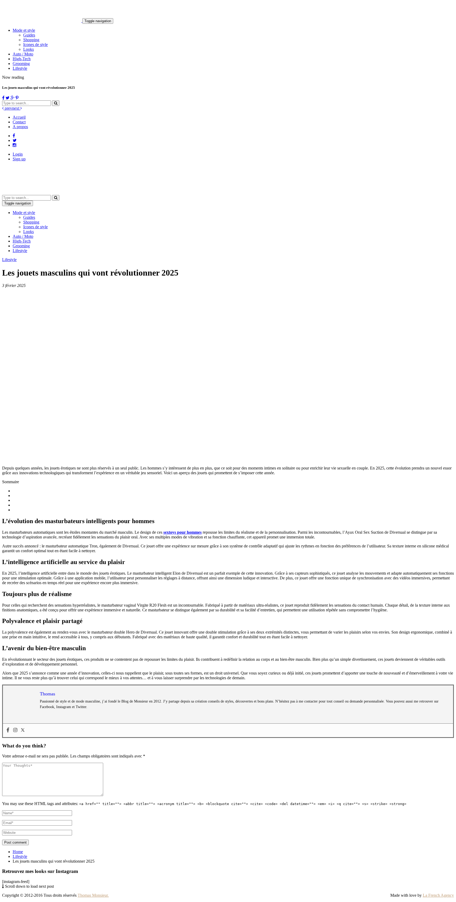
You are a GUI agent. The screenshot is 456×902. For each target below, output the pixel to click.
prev (8, 108)
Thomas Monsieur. (93, 895)
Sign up (19, 159)
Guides (29, 35)
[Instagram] (15, 730)
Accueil (19, 117)
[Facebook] (8, 730)
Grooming (21, 63)
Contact (19, 122)
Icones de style (35, 44)
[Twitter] (22, 730)
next (16, 108)
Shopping (31, 40)
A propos (20, 126)
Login (18, 154)
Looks (28, 49)
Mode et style (24, 30)
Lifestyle (20, 68)
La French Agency (438, 895)
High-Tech (22, 59)
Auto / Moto (23, 54)
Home (18, 851)
